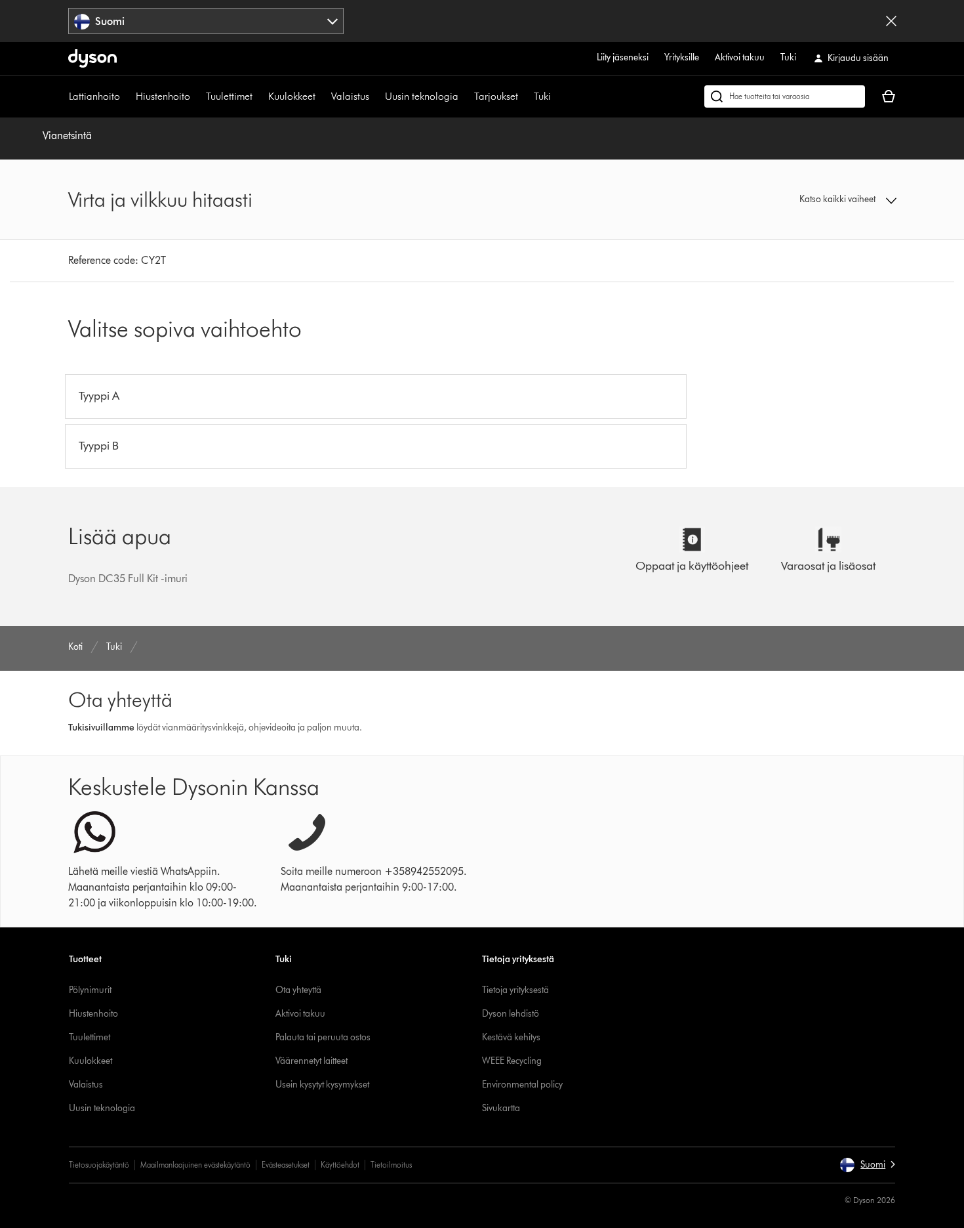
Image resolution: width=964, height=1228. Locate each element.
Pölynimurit (90, 990)
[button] (800, 199)
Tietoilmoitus (391, 1165)
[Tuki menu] (557, 96)
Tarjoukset (496, 96)
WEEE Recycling (512, 1061)
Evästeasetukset (286, 1165)
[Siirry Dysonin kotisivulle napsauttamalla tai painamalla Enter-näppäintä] (92, 58)
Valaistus (350, 96)
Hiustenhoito (163, 96)
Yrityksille (681, 57)
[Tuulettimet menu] (259, 96)
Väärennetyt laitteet (311, 1061)
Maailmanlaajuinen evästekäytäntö (195, 1165)
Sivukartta (501, 1108)
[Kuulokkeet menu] (322, 96)
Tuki (788, 57)
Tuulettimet (229, 96)
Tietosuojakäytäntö (99, 1165)
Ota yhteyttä (298, 990)
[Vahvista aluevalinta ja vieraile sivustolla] (891, 21)
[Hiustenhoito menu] (196, 96)
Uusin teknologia (421, 96)
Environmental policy (522, 1084)
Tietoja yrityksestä (515, 990)
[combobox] (206, 21)
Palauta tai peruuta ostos (323, 1037)
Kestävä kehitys (511, 1037)
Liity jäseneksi (623, 57)
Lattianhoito (94, 96)
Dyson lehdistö (510, 1013)
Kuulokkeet (291, 96)
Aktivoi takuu (740, 57)
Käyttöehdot (340, 1165)
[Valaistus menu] (375, 96)
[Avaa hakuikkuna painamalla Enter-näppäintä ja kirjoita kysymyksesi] (784, 96)
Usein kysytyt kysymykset (322, 1084)
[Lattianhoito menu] (126, 96)
